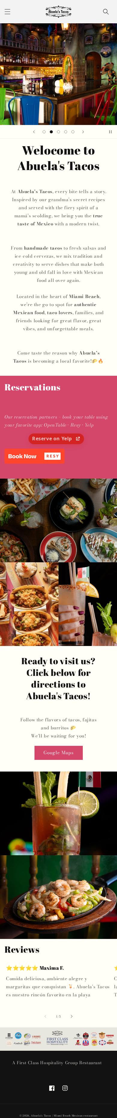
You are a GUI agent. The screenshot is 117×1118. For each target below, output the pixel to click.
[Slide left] (45, 1016)
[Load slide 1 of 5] (44, 131)
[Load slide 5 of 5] (72, 131)
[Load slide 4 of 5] (65, 131)
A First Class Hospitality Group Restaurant (57, 1062)
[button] (7, 11)
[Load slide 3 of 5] (58, 131)
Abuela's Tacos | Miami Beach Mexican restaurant (64, 1115)
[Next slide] (83, 131)
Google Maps (59, 752)
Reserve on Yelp (53, 438)
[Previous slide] (33, 131)
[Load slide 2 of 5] (51, 131)
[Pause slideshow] (110, 131)
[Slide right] (71, 1016)
